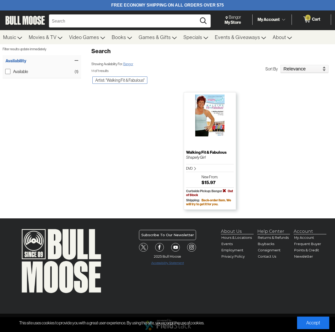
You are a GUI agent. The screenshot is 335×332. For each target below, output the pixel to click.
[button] (42, 60)
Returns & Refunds (273, 238)
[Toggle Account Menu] (283, 19)
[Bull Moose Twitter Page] (143, 247)
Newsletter (303, 256)
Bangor (128, 64)
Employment (232, 250)
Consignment (269, 250)
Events (227, 244)
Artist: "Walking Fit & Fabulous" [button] (119, 80)
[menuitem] (13, 37)
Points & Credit (306, 250)
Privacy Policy (233, 256)
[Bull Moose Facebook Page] (160, 247)
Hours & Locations (236, 238)
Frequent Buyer (307, 244)
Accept (313, 323)
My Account (269, 19)
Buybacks (266, 244)
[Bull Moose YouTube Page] (176, 247)
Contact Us (267, 256)
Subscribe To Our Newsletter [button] (167, 235)
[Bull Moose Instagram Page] (192, 247)
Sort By (271, 68)
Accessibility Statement (167, 263)
